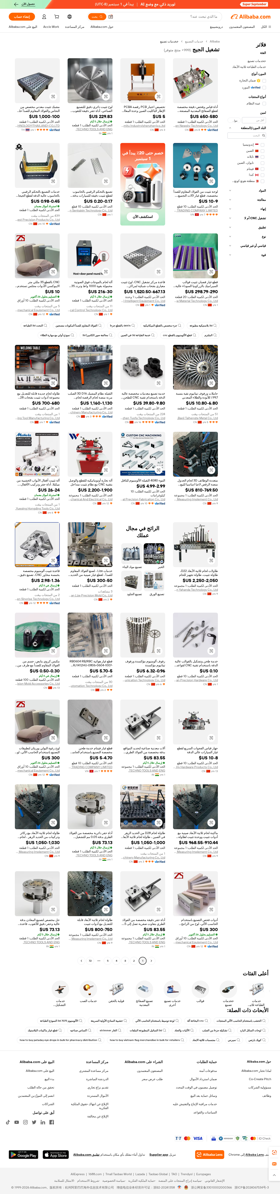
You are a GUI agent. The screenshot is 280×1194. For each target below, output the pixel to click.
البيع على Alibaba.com (40, 1070)
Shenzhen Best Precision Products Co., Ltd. (37, 219)
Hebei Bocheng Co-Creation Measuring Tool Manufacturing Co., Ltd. (37, 418)
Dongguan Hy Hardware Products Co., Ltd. (195, 767)
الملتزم (208, 335)
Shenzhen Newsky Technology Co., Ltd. (195, 125)
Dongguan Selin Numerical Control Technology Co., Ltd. (90, 310)
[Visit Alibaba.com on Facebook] (51, 1122)
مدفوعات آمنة (208, 1070)
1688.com (95, 1174)
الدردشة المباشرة (97, 1079)
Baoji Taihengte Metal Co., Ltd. (197, 418)
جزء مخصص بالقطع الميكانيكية (160, 325)
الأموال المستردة (97, 1095)
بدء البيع (49, 1079)
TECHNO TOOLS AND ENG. (94, 129)
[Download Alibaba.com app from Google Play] (23, 1154)
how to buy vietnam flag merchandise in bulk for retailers (145, 1040)
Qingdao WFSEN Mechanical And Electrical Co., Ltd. (90, 499)
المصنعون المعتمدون (150, 1070)
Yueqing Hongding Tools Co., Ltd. (37, 508)
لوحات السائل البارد (250, 1030)
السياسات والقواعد (205, 1112)
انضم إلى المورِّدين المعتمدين (36, 1095)
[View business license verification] (179, 1187)
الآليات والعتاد (182, 1030)
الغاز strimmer (108, 1030)
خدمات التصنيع (194, 41)
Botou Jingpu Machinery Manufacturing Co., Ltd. (90, 412)
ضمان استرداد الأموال (203, 1079)
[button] (110, 16)
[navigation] (247, 501)
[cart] (56, 17)
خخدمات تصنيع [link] (169, 41)
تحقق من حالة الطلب (40, 1087)
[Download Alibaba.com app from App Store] (56, 1154)
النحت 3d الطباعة (33, 325)
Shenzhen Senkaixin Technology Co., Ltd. (90, 210)
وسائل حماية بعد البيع (204, 1095)
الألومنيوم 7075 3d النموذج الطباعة (59, 1020)
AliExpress (78, 1174)
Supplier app (158, 1154)
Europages (203, 1174)
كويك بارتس (254, 1040)
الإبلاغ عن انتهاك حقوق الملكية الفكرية (89, 1106)
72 (90, 960)
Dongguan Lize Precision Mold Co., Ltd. (90, 595)
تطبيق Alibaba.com (86, 1154)
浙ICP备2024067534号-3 (251, 1187)
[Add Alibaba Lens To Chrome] (209, 1154)
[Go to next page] (81, 961)
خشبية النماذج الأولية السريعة (107, 1020)
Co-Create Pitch (260, 1079)
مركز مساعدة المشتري (93, 1070)
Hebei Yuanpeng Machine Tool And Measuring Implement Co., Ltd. (195, 499)
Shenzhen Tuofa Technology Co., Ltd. (142, 418)
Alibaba (215, 41)
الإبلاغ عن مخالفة (97, 1116)
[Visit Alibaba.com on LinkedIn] (43, 1122)
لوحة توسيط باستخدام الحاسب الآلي (155, 1020)
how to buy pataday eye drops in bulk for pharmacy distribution (58, 1040)
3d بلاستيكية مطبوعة (201, 325)
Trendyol (186, 1174)
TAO (174, 1174)
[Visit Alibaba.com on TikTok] (7, 1122)
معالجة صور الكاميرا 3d (95, 335)
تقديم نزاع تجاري (98, 1087)
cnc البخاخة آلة (195, 1020)
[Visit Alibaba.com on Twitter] (34, 1122)
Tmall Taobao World (118, 1174)
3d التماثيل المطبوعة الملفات (146, 1030)
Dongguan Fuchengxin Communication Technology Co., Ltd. (142, 680)
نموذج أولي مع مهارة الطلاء (55, 335)
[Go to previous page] (151, 961)
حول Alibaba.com (259, 1061)
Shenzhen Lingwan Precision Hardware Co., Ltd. (195, 680)
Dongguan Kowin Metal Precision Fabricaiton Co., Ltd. (142, 499)
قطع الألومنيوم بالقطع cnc (177, 335)
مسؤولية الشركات (259, 1087)
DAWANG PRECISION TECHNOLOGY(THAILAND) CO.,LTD (37, 125)
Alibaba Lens (254, 1154)
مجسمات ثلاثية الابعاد (203, 1040)
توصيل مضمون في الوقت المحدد (196, 1087)
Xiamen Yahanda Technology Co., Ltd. (195, 589)
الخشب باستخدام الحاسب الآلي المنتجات (239, 1020)
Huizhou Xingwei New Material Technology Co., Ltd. (195, 301)
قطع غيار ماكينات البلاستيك (43, 1030)
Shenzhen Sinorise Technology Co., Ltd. (37, 599)
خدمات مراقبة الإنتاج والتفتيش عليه (195, 1104)
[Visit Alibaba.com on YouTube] (16, 1122)
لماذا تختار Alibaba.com (256, 1070)
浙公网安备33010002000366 (211, 1187)
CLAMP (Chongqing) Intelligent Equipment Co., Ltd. (142, 301)
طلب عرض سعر (152, 1079)
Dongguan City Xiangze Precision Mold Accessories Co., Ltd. (37, 683)
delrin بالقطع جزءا (120, 325)
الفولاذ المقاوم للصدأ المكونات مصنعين (76, 325)
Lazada (140, 1174)
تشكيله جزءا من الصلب (214, 1030)
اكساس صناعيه (78, 1030)
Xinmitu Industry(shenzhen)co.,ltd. (142, 125)
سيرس (232, 1040)
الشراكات (48, 1104)
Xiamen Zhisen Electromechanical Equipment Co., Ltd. (37, 310)
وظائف (266, 1095)
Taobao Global (158, 1174)
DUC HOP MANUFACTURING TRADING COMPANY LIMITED (195, 210)
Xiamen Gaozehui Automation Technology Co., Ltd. (90, 686)
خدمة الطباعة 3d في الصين (135, 335)
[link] (274, 1152)
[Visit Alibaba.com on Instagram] (25, 1122)
